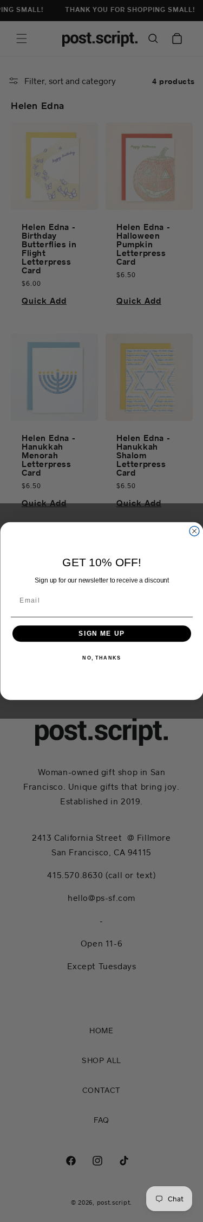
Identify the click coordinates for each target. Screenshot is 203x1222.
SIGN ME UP (101, 633)
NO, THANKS (101, 658)
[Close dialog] (194, 531)
